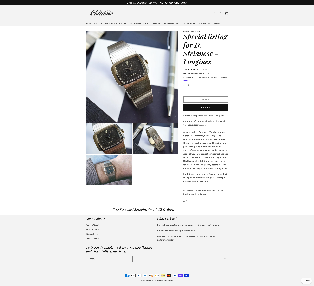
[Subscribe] (129, 259)
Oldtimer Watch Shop (153, 280)
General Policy (92, 229)
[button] (215, 13)
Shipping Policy (92, 238)
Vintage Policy (92, 234)
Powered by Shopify (166, 280)
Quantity (186, 85)
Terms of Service (93, 225)
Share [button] (188, 201)
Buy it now (206, 107)
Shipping (186, 73)
